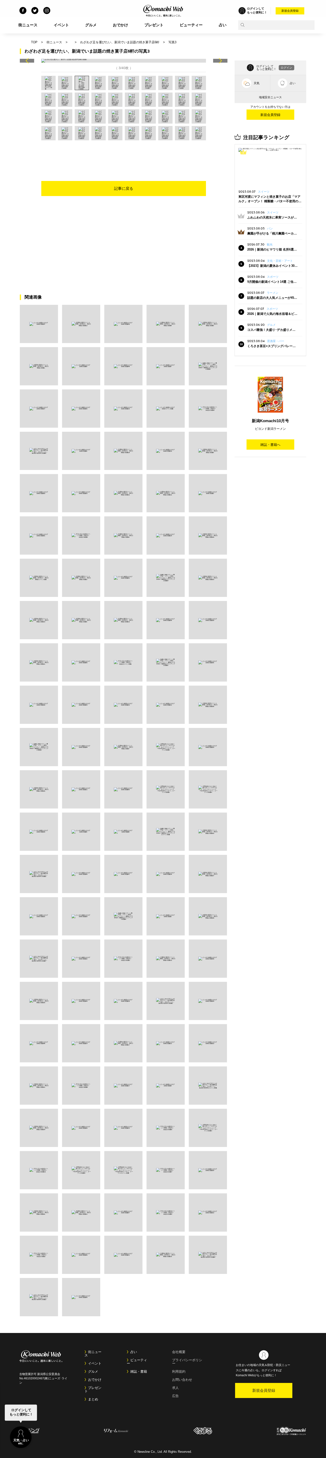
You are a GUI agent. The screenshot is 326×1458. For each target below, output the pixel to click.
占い (222, 25)
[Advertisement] (123, 153)
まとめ (93, 1399)
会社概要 (178, 1352)
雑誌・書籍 (138, 1371)
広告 (175, 1396)
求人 (175, 1388)
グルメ (91, 25)
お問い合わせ (182, 1380)
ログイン (286, 67)
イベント (61, 25)
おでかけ (120, 25)
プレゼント (153, 25)
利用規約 (178, 1371)
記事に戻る (123, 188)
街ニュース (27, 25)
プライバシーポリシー (187, 1361)
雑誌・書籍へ (270, 445)
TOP (34, 42)
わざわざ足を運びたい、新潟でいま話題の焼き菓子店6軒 (119, 42)
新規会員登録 (290, 10)
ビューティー (191, 25)
